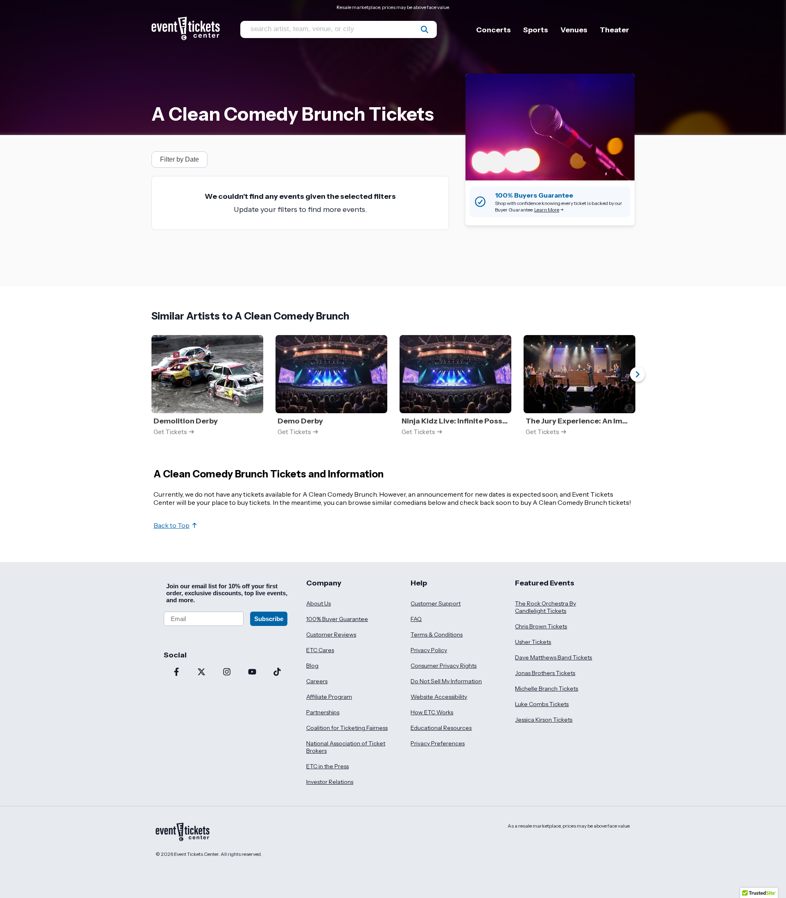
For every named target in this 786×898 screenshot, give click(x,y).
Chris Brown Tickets (541, 626)
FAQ (416, 619)
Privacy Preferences (438, 743)
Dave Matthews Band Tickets (553, 657)
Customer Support (436, 603)
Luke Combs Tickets (542, 704)
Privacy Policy (429, 650)
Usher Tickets (533, 642)
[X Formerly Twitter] (202, 672)
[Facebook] (176, 672)
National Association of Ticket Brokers (345, 747)
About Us (318, 603)
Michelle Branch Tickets (546, 688)
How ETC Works (432, 712)
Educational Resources (441, 727)
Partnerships (322, 712)
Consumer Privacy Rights (444, 665)
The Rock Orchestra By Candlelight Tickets (545, 607)
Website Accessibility (439, 696)
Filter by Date (179, 159)
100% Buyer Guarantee (337, 619)
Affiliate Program (329, 696)
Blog (312, 665)
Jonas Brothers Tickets (545, 673)
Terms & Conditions (437, 634)
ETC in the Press (327, 766)
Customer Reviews (331, 634)
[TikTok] (277, 672)
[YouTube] (252, 672)
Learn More (546, 210)
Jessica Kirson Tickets (543, 719)
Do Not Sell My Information (446, 681)
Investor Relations (329, 781)
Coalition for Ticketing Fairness (347, 727)
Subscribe (268, 618)
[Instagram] (226, 672)
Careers (317, 681)
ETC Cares (320, 650)
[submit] (424, 29)
